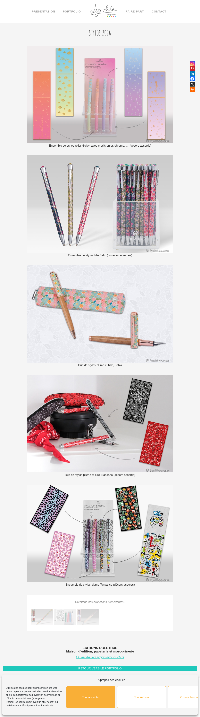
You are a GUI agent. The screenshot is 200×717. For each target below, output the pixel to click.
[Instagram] (192, 63)
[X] (192, 84)
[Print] (192, 89)
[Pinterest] (192, 68)
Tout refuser (141, 697)
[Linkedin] (192, 73)
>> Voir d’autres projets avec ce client (100, 657)
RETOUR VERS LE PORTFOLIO (100, 668)
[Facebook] (192, 78)
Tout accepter (90, 697)
